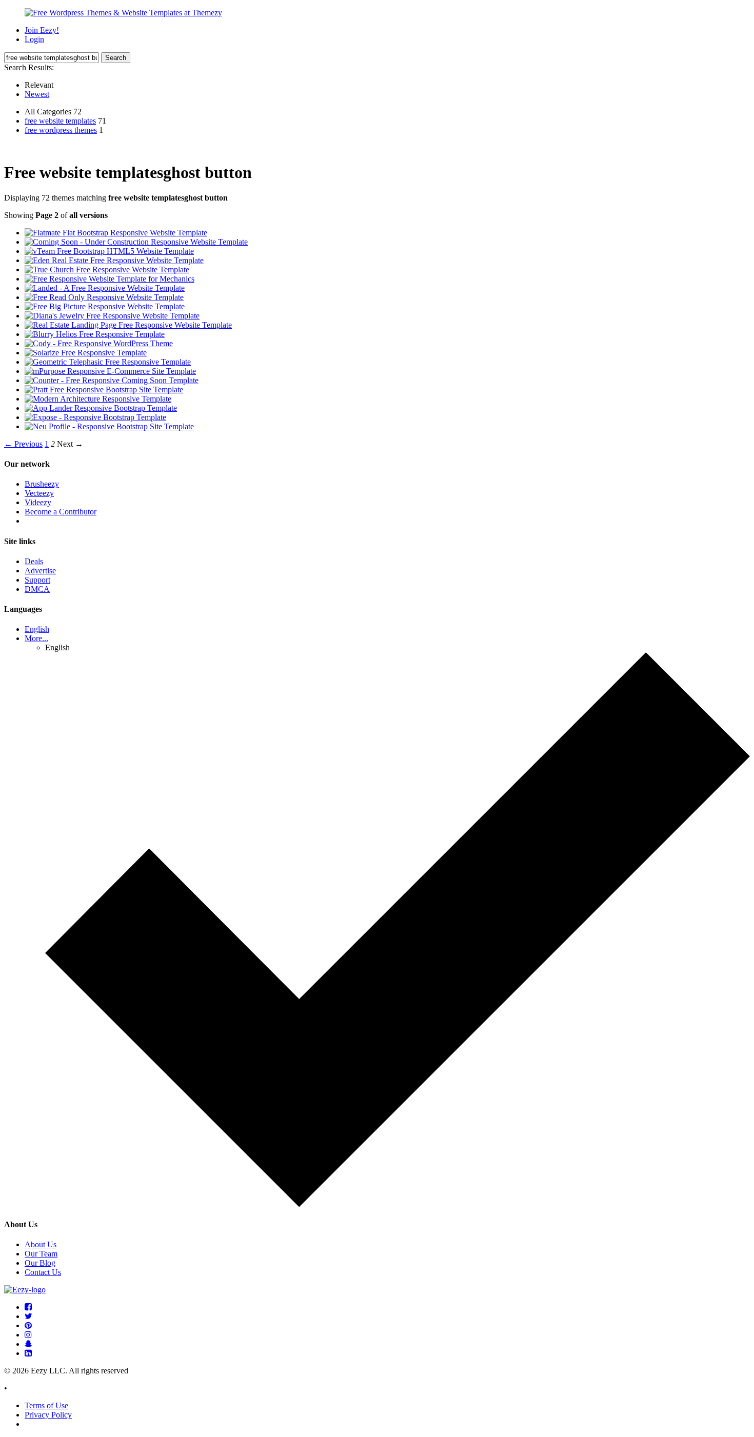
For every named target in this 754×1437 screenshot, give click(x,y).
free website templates (60, 120)
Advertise (40, 570)
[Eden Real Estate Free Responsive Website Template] (114, 260)
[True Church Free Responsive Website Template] (107, 269)
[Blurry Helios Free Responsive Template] (95, 334)
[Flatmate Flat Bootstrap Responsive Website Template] (116, 232)
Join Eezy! (42, 30)
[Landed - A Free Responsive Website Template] (105, 288)
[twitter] (28, 1316)
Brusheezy (42, 484)
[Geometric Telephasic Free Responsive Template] (108, 361)
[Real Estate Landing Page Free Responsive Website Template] (128, 325)
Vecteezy (39, 493)
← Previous (23, 444)
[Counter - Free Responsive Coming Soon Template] (112, 380)
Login (34, 39)
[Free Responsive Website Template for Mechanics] (109, 278)
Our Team (41, 1253)
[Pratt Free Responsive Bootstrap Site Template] (104, 389)
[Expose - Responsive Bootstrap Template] (95, 417)
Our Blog (40, 1263)
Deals (34, 561)
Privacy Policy (48, 1414)
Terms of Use (46, 1405)
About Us (40, 1244)
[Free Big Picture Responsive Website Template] (105, 306)
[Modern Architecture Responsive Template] (98, 398)
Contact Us (43, 1272)
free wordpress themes (61, 130)
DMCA (37, 589)
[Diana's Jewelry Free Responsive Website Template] (112, 315)
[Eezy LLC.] (25, 1289)
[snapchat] (28, 1344)
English (37, 629)
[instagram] (28, 1334)
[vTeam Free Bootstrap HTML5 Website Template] (109, 251)
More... (36, 638)
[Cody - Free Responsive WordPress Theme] (99, 343)
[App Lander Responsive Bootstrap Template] (101, 408)
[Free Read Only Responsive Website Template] (104, 297)
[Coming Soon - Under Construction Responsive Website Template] (136, 241)
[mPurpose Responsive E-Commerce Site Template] (110, 371)
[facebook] (28, 1307)
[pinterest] (28, 1325)
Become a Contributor (60, 511)
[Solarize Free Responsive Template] (86, 352)
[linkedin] (28, 1353)
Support (37, 579)
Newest (37, 94)
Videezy (38, 502)
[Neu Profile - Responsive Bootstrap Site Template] (109, 426)
